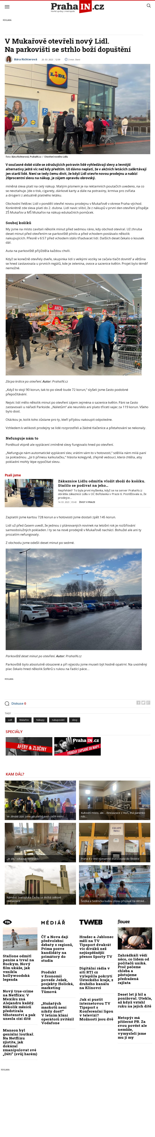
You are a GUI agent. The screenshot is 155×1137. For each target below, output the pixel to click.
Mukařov (24, 720)
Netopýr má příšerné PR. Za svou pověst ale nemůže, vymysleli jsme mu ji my (132, 1027)
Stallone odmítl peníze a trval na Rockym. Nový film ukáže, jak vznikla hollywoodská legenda (18, 968)
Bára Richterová (25, 59)
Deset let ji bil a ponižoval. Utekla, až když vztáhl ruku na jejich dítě (135, 1000)
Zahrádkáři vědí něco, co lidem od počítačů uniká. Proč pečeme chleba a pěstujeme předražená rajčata (133, 969)
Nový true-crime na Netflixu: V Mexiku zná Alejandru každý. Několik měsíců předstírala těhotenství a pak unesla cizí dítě (19, 1005)
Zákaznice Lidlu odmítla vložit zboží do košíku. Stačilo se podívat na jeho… (101, 483)
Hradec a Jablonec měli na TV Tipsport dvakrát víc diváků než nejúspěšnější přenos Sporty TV (96, 946)
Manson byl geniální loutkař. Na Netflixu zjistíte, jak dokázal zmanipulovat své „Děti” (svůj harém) (20, 1042)
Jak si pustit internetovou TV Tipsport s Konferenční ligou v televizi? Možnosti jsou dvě (96, 1009)
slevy (74, 720)
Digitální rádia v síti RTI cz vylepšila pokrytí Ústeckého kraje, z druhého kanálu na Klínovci (96, 978)
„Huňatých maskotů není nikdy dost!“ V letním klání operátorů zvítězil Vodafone (57, 1013)
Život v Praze (87, 502)
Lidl (10, 720)
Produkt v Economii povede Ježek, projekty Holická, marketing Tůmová (57, 982)
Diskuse (18, 703)
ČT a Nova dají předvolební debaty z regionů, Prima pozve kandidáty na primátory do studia (57, 948)
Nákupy (40, 720)
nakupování (58, 720)
